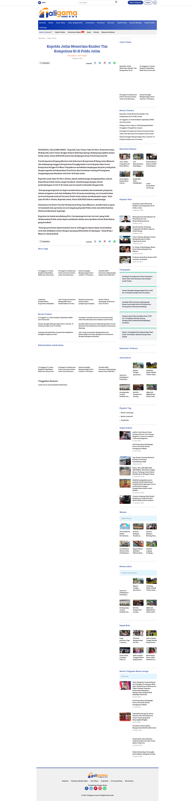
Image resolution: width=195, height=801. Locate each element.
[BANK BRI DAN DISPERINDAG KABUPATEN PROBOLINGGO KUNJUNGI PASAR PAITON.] (138, 174)
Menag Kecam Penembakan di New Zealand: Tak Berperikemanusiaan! (143, 219)
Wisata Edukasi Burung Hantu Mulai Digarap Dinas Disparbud (151, 534)
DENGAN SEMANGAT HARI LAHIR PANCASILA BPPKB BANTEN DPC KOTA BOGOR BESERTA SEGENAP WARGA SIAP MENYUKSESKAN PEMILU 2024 (151, 394)
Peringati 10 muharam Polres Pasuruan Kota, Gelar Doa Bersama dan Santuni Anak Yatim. (67, 273)
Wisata (96, 32)
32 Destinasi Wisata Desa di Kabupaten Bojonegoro (125, 551)
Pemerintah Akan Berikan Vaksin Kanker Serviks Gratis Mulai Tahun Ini (143, 741)
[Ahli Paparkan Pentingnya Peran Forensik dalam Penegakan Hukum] (125, 449)
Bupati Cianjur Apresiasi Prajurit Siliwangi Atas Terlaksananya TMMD (138, 372)
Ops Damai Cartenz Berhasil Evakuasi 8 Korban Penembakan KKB (143, 459)
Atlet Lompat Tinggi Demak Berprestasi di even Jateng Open (151, 640)
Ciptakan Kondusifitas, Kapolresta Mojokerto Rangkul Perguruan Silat (46, 301)
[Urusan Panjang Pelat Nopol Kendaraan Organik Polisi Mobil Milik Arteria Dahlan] (125, 499)
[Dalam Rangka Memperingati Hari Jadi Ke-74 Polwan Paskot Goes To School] (87, 260)
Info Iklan (94, 781)
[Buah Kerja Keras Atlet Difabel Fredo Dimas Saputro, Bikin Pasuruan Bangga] (151, 650)
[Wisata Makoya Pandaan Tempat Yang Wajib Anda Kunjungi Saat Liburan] (138, 526)
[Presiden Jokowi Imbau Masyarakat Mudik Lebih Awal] (125, 730)
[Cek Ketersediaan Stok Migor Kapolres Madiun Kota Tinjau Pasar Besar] (138, 157)
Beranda (42, 23)
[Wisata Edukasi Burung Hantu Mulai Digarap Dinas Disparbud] (151, 526)
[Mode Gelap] (155, 2)
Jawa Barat (89, 23)
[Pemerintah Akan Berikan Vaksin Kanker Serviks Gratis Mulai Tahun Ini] (125, 743)
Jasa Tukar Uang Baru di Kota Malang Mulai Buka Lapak (125, 164)
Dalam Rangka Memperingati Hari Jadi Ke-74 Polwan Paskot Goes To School (87, 273)
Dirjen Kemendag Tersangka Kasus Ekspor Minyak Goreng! (143, 753)
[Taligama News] (58, 13)
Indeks (148, 2)
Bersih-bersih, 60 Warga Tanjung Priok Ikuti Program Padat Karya (143, 229)
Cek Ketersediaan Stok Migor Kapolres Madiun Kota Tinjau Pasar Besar (138, 164)
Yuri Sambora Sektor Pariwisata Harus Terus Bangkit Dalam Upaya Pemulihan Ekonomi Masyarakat (125, 534)
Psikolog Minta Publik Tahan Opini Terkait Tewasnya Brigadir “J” (151, 372)
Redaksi (65, 781)
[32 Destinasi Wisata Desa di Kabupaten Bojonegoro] (125, 544)
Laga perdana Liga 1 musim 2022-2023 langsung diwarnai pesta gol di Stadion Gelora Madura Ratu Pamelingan (125, 640)
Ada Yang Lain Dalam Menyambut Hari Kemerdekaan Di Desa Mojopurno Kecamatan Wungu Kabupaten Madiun (66, 301)
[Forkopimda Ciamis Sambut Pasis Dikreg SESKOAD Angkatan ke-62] (125, 387)
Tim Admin (71, 55)
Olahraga (43, 27)
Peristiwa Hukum (74, 32)
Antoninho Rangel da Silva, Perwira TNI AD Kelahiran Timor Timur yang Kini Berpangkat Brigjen (142, 717)
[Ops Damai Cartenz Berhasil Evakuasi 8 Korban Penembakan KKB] (125, 460)
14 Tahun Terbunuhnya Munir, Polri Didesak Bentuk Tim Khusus (144, 249)
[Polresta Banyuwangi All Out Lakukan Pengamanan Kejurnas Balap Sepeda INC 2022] (138, 633)
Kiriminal (101, 23)
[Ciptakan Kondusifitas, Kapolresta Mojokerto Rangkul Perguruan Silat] (47, 288)
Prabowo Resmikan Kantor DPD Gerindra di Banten (144, 258)
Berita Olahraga (127, 413)
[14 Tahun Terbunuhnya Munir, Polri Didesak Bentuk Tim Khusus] (125, 249)
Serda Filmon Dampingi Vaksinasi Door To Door (107, 301)
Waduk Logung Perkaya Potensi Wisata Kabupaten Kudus (150, 551)
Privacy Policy (116, 781)
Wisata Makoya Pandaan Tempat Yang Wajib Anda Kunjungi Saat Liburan (138, 534)
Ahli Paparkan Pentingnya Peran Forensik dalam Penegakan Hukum (142, 446)
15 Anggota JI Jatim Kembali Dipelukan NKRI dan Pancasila (46, 273)
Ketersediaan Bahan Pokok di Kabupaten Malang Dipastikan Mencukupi (151, 164)
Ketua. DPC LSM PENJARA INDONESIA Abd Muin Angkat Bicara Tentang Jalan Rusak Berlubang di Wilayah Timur (143, 471)
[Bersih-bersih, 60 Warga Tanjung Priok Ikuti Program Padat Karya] (125, 229)
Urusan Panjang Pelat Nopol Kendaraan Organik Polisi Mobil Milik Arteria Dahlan (143, 498)
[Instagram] (100, 789)
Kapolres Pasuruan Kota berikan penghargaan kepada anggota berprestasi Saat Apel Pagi (87, 301)
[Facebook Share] (95, 63)
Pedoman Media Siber (79, 781)
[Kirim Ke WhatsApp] (114, 63)
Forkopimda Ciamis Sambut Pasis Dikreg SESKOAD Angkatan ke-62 (125, 394)
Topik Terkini (149, 23)
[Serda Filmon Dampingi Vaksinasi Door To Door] (107, 288)
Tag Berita (125, 420)
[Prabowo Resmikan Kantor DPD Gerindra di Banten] (125, 259)
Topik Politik (122, 23)
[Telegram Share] (109, 63)
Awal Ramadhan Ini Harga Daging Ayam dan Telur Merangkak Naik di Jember (151, 186)
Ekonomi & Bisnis (108, 32)
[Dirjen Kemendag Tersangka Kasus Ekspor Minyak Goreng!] (125, 756)
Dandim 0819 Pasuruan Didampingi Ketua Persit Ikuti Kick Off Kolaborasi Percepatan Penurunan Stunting (107, 273)
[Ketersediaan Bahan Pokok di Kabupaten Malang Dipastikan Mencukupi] (151, 157)
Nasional (110, 23)
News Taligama (135, 2)
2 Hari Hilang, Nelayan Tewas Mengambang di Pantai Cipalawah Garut (144, 239)
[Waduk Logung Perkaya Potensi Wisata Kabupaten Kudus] (151, 544)
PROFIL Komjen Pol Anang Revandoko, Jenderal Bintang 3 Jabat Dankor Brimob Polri (138, 394)
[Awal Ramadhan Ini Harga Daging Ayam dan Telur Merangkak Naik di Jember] (151, 176)
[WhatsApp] (104, 789)
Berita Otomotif (45, 32)
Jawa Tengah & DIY (75, 23)
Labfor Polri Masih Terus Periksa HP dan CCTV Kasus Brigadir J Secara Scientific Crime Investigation (143, 435)
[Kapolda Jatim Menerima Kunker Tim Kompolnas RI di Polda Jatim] (128, 55)
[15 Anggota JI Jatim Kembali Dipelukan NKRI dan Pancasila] (47, 260)
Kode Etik (104, 781)
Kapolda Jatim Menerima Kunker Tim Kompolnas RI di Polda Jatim (128, 68)
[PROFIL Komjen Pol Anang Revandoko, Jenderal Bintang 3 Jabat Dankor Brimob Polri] (138, 387)
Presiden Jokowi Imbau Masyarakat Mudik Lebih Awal (144, 727)
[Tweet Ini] (100, 63)
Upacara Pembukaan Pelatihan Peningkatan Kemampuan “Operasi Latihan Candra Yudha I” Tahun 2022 (124, 377)
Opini (89, 32)
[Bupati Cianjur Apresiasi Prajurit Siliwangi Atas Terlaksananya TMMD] (138, 365)
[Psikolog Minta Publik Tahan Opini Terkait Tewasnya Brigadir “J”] (151, 365)
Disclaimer (129, 781)
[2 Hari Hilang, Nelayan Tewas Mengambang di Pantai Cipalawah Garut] (125, 239)
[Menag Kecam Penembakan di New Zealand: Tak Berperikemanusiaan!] (125, 219)
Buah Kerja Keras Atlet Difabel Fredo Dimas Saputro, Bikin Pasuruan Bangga (151, 657)
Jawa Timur (60, 23)
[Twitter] (91, 789)
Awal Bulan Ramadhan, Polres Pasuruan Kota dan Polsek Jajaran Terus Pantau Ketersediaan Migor (125, 181)
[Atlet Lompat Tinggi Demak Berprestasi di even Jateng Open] (151, 633)
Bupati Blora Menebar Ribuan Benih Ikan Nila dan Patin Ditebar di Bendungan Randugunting (138, 551)
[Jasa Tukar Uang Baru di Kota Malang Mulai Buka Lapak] (125, 157)
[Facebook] (86, 789)
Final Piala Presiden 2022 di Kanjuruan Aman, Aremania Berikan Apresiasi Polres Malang (124, 657)
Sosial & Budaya (135, 23)
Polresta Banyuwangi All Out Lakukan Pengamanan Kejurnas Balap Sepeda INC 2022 (138, 640)
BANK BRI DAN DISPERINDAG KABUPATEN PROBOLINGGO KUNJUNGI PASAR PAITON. (138, 181)
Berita (51, 23)
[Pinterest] (95, 789)
